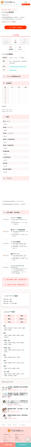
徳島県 (5, 368)
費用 (15, 42)
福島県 (10, 342)
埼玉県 (19, 328)
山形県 (10, 344)
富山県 (18, 350)
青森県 (22, 342)
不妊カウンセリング (6, 21)
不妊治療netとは (6, 434)
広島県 (18, 362)
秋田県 (5, 344)
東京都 (5, 328)
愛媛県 (14, 368)
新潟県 (14, 350)
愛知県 (5, 357)
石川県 (22, 350)
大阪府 (5, 335)
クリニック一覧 (18, 440)
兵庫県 (14, 335)
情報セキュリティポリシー (20, 435)
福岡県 (5, 373)
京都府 (10, 335)
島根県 (10, 362)
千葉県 (15, 328)
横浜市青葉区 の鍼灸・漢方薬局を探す (16, 279)
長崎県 (14, 373)
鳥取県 (5, 362)
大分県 (22, 373)
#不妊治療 (17, 411)
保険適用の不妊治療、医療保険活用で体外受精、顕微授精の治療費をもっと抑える (18, 395)
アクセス (20, 49)
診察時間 (11, 49)
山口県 (22, 362)
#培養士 (25, 389)
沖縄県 (15, 375)
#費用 (9, 397)
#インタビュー (20, 389)
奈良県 (22, 335)
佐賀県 (10, 373)
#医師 (20, 405)
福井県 (5, 351)
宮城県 (14, 342)
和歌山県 (6, 337)
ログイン (5, 438)
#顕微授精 (10, 389)
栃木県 (5, 329)
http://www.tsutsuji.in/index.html (18, 66)
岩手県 (18, 342)
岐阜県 (14, 357)
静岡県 (10, 357)
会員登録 (17, 438)
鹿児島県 (10, 375)
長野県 (10, 350)
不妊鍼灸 (13, 21)
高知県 (18, 368)
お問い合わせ (6, 440)
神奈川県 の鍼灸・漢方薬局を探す (16, 284)
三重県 (18, 357)
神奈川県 (10, 328)
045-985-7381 (13, 70)
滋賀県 (18, 335)
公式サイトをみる (17, 27)
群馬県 (10, 329)
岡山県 (14, 362)
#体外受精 (14, 389)
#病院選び (10, 405)
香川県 (10, 368)
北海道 (5, 342)
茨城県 (23, 328)
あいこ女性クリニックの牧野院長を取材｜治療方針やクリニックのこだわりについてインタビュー (18, 402)
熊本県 (18, 373)
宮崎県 (5, 375)
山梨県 (5, 350)
